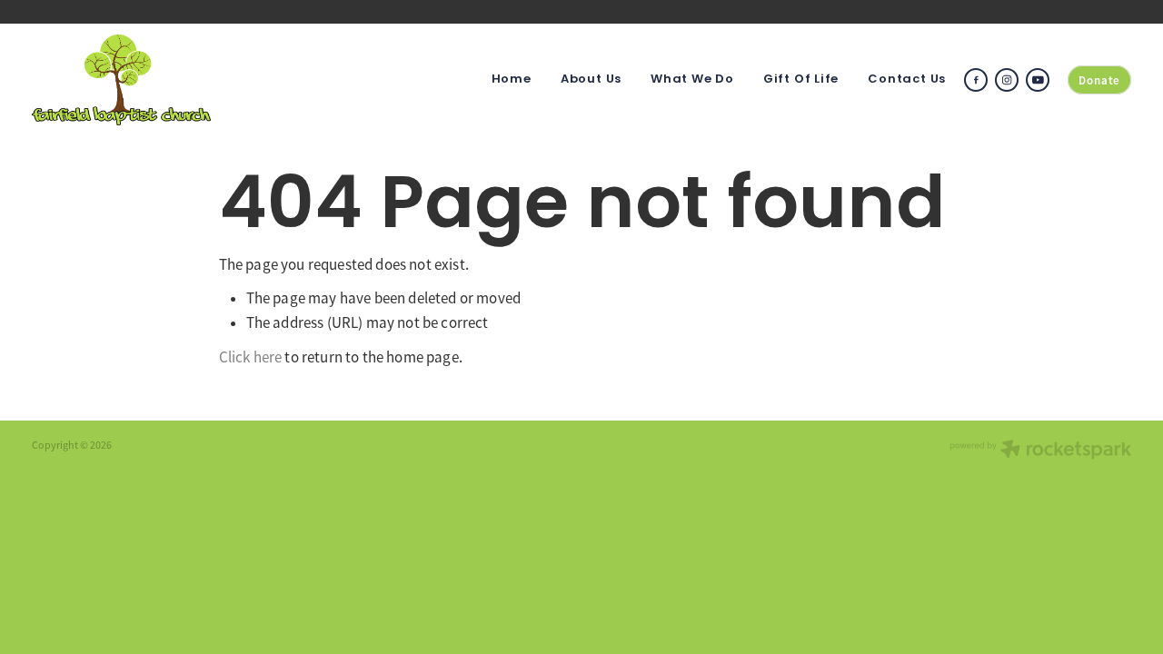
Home (512, 80)
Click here (251, 357)
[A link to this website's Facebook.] (976, 80)
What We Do (692, 80)
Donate (1099, 80)
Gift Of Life (801, 80)
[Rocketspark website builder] (1040, 451)
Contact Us (907, 80)
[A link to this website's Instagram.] (1007, 80)
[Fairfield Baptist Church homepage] (142, 80)
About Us (591, 80)
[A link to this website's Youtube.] (1037, 80)
